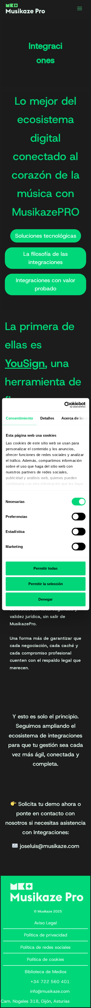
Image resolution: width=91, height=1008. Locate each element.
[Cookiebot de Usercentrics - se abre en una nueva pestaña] (64, 405)
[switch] (78, 517)
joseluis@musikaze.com (49, 846)
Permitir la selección (45, 584)
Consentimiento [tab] (19, 418)
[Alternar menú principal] (79, 8)
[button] (45, 236)
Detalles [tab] (47, 418)
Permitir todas (45, 568)
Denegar (45, 599)
